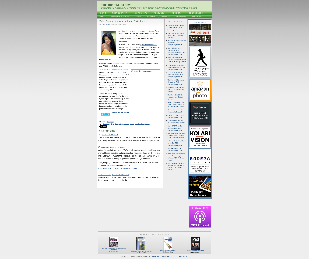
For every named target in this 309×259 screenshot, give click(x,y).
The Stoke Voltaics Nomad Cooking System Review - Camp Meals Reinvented (176, 135)
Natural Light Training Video (133, 63)
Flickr (138, 16)
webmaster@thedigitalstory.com (169, 257)
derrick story (106, 124)
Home (103, 13)
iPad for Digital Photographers (195, 250)
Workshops (141, 13)
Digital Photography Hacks (168, 250)
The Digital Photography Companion (140, 251)
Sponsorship (196, 13)
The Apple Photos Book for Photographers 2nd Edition (114, 248)
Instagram (151, 16)
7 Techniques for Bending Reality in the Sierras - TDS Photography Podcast (176, 67)
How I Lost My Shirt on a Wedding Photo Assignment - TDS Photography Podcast (177, 60)
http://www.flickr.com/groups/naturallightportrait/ (118, 168)
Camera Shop (181, 16)
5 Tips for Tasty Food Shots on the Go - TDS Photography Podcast (176, 143)
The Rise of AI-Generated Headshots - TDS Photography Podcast (176, 82)
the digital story (145, 124)
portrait (132, 124)
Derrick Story (105, 24)
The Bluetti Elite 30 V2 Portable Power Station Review (175, 97)
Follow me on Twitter (120, 112)
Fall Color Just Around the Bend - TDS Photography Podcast (176, 89)
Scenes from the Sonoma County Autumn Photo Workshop (176, 28)
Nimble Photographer (120, 16)
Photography (120, 13)
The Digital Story (116, 5)
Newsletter (197, 16)
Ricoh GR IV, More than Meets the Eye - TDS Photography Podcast (175, 128)
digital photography (116, 124)
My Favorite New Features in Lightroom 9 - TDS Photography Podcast (177, 43)
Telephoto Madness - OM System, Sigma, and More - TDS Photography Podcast (176, 104)
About (102, 16)
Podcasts (159, 13)
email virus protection (104, 175)
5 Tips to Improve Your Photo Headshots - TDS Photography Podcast (175, 74)
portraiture (138, 124)
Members (177, 13)
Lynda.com (126, 124)
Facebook (166, 16)
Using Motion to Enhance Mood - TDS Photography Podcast (176, 35)
